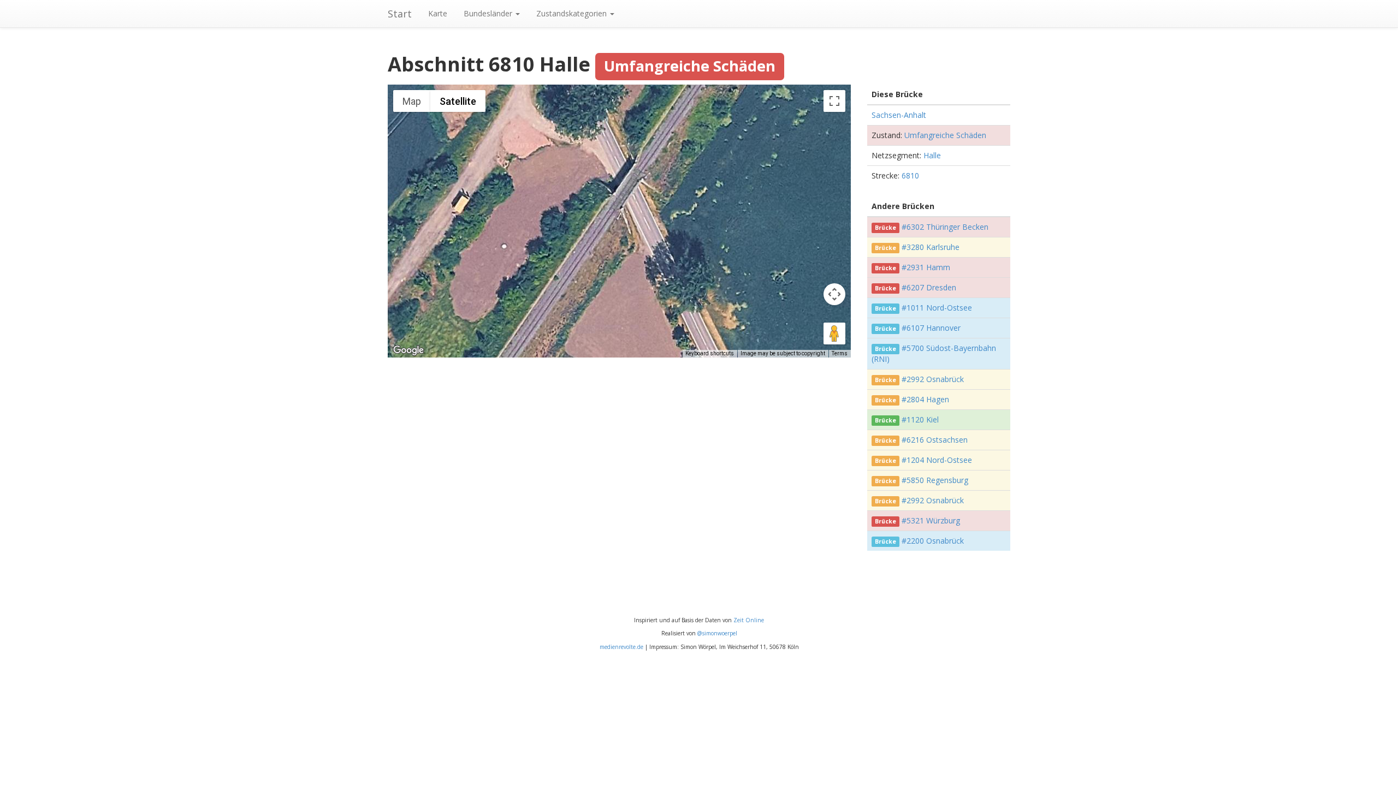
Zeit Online (748, 620)
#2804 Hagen (925, 399)
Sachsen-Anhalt (899, 115)
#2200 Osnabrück (933, 540)
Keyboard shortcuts (709, 353)
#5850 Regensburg (935, 480)
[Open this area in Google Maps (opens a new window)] (408, 350)
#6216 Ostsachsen (935, 439)
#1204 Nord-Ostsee (937, 460)
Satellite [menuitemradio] (458, 101)
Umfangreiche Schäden (945, 135)
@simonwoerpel (717, 633)
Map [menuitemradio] (411, 101)
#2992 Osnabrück (933, 379)
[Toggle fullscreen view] (834, 101)
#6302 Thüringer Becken (945, 227)
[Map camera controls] (834, 294)
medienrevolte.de (621, 647)
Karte (437, 13)
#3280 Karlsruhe (930, 247)
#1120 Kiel (920, 419)
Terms (840, 353)
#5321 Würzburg (931, 520)
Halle (932, 155)
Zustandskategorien (572, 13)
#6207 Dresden (929, 287)
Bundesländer (489, 13)
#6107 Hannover (931, 328)
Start (400, 13)
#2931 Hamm (926, 267)
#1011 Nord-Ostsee (937, 307)
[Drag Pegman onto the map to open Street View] (834, 333)
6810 (910, 175)
